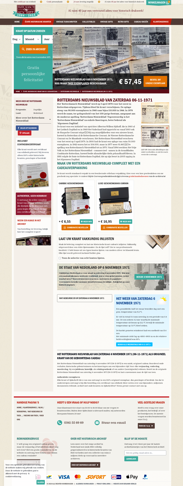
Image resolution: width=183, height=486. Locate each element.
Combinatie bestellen (77, 227)
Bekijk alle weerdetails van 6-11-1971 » (134, 344)
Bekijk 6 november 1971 (149, 276)
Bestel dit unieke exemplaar (155, 81)
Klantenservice (30, 407)
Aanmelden (131, 459)
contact (132, 386)
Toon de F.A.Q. (144, 426)
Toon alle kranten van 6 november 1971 (33, 57)
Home (19, 407)
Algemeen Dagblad (68, 123)
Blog (40, 407)
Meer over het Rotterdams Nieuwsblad (30, 119)
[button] (155, 112)
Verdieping (21, 411)
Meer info (87, 221)
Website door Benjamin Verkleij (124, 484)
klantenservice (69, 408)
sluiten (40, 482)
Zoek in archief (36, 49)
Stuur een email (114, 422)
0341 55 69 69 (74, 422)
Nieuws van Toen (31, 415)
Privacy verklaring (104, 484)
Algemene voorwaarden (85, 484)
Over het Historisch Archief (84, 465)
